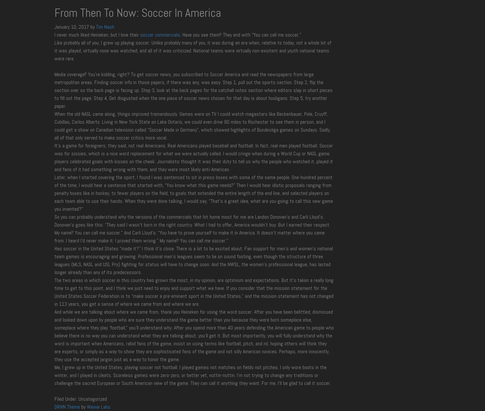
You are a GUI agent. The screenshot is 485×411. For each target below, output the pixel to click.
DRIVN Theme (67, 406)
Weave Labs (99, 406)
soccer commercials (160, 34)
